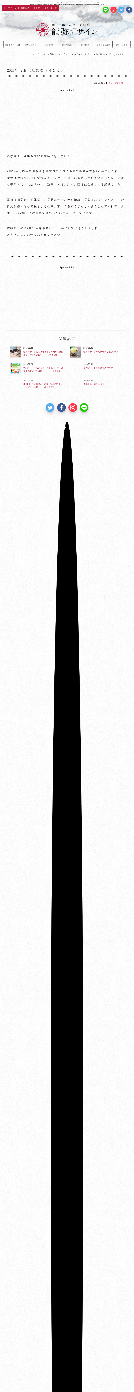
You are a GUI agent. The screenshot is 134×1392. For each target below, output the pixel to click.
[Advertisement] (67, 119)
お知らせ (25, 8)
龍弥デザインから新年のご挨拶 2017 (100, 352)
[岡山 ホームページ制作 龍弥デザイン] (67, 29)
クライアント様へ (82, 54)
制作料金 (85, 45)
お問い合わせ (121, 45)
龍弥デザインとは (12, 45)
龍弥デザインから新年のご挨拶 (98, 368)
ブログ (37, 8)
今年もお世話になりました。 (97, 384)
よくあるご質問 (103, 45)
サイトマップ (50, 8)
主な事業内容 (30, 45)
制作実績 (49, 45)
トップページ (10, 8)
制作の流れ (67, 45)
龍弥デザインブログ (59, 54)
